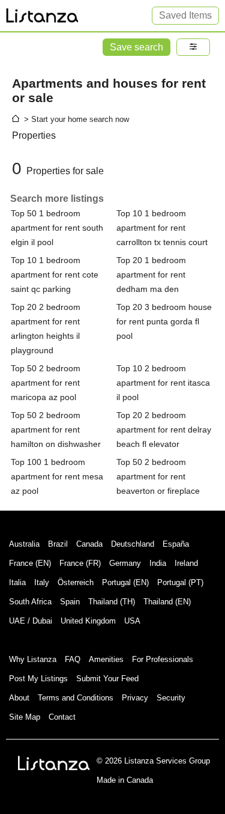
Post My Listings (38, 678)
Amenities (106, 659)
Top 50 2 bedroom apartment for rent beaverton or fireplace (158, 476)
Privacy (135, 697)
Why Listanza (32, 659)
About (19, 697)
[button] (193, 47)
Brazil (58, 543)
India (157, 563)
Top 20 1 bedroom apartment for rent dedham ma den (151, 274)
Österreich (76, 582)
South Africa (30, 601)
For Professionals (162, 659)
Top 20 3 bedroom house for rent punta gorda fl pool (164, 321)
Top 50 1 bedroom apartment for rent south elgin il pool (57, 227)
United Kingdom (88, 620)
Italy (41, 582)
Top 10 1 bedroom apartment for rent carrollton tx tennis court (162, 227)
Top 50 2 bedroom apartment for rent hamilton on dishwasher (56, 429)
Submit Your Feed (107, 678)
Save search (136, 47)
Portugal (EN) (125, 582)
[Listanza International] (54, 763)
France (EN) (30, 563)
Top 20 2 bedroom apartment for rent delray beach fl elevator (163, 429)
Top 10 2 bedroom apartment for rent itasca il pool (163, 382)
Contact (62, 716)
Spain (70, 601)
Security (171, 697)
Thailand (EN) (167, 601)
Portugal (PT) (180, 582)
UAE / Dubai (30, 620)
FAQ (72, 659)
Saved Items (185, 15)
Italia (17, 582)
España (176, 543)
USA (132, 620)
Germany (125, 563)
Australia (24, 543)
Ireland (186, 563)
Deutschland (132, 543)
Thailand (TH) (111, 601)
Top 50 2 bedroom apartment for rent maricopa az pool (45, 382)
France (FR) (80, 563)
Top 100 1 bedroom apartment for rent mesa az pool (57, 476)
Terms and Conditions (75, 697)
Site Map (24, 716)
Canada (89, 543)
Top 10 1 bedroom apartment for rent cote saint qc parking (54, 274)
